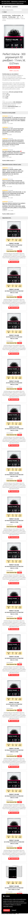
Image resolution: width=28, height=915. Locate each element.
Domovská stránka (6, 15)
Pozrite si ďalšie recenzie (8, 160)
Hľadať (5, 12)
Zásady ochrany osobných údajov (8, 913)
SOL (18, 913)
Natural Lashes (11, 7)
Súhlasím (6, 910)
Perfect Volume (14, 245)
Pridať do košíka (14, 67)
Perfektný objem (12, 17)
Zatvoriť (14, 910)
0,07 (18, 17)
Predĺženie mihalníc (16, 15)
